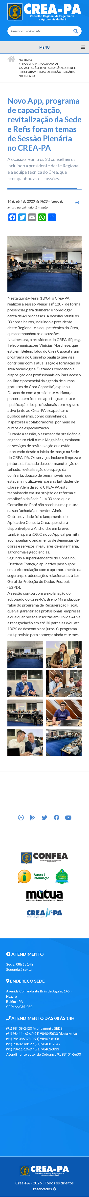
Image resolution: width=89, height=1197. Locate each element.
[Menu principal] (44, 47)
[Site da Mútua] (44, 894)
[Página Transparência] (33, 876)
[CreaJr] (44, 913)
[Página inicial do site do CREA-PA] (44, 12)
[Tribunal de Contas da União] (61, 876)
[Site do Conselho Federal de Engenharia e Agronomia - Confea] (44, 858)
